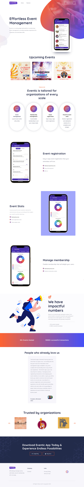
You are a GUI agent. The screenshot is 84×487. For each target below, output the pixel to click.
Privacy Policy (47, 471)
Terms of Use (47, 473)
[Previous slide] (9, 423)
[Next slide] (74, 423)
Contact (29, 471)
